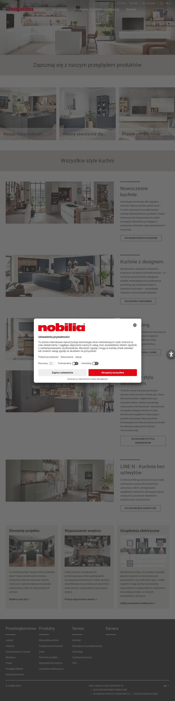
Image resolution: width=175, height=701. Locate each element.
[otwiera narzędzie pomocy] (171, 354)
